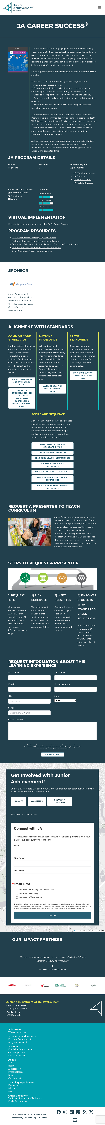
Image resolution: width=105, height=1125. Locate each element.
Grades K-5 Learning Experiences (52, 458)
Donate (18, 801)
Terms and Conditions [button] (22, 1114)
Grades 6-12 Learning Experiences (52, 464)
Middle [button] (11, 1088)
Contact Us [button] (13, 1012)
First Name (14, 672)
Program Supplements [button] (20, 1039)
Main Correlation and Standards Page (22, 382)
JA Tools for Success (83, 183)
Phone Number (62, 684)
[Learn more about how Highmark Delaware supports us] (28, 985)
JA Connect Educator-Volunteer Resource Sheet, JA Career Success (45, 244)
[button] (59, 1112)
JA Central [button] (42, 1118)
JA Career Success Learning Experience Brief (34, 237)
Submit (52, 915)
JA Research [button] (14, 1069)
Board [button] (11, 1066)
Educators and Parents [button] (22, 1036)
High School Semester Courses (52, 472)
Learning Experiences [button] (21, 1082)
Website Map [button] (30, 1118)
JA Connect (79, 176)
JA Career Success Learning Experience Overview (36, 241)
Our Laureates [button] (15, 1078)
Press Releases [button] (15, 1072)
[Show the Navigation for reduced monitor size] (99, 7)
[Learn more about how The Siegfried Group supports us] (93, 985)
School (11, 708)
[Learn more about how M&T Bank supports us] (60, 985)
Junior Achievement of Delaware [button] (25, 1098)
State (57, 696)
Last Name (60, 672)
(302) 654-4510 (13, 1015)
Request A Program (59, 801)
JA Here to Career (82, 179)
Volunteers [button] (14, 1029)
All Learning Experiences (52, 452)
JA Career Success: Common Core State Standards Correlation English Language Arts (22, 398)
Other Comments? (17, 719)
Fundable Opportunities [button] (20, 1049)
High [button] (10, 1091)
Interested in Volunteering (30, 897)
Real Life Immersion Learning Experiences (52, 478)
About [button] (12, 1060)
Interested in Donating (29, 893)
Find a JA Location (17, 1101)
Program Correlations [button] (19, 1042)
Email (11, 684)
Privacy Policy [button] (40, 1114)
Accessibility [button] (17, 1118)
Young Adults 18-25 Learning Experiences (52, 486)
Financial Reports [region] (17, 1055)
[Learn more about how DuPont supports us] (12, 985)
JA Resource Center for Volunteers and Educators (36, 247)
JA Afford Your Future (84, 173)
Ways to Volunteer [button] (17, 1032)
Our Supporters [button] (16, 1052)
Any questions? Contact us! (24, 814)
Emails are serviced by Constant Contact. (72, 908)
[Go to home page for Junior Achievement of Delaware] (18, 7)
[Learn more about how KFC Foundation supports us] (44, 985)
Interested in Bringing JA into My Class (36, 889)
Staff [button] (10, 1062)
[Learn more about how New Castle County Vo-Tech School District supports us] (77, 985)
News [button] (11, 1075)
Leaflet (76, 931)
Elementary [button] (14, 1085)
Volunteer (37, 801)
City (10, 696)
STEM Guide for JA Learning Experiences (32, 251)
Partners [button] (13, 1046)
